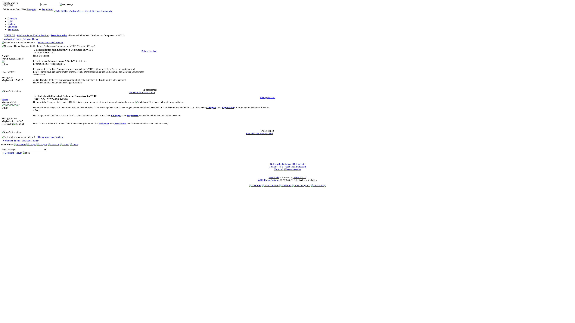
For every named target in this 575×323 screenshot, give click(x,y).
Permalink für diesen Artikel (142, 92)
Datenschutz (299, 164)
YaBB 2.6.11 (299, 177)
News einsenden (293, 169)
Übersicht (12, 18)
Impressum (300, 166)
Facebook (279, 169)
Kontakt (273, 166)
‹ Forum (18, 152)
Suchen (11, 24)
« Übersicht (8, 152)
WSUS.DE (9, 35)
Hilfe (10, 21)
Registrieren (47, 9)
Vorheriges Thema (12, 39)
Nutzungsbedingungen (281, 164)
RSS (281, 166)
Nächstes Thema (30, 39)
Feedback (289, 166)
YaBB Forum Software (269, 180)
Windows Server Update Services (33, 35)
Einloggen (31, 9)
